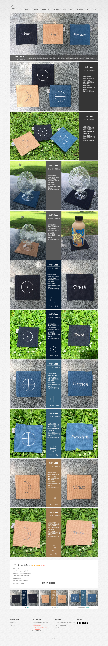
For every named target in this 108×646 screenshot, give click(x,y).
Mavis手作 (45, 9)
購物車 (36, 9)
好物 (95, 9)
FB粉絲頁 (37, 630)
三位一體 (17, 565)
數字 (88, 9)
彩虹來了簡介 (13, 623)
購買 (28, 607)
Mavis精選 (56, 9)
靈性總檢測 (80, 9)
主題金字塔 (13, 625)
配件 (71, 9)
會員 (27, 9)
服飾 (64, 9)
